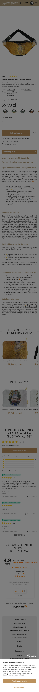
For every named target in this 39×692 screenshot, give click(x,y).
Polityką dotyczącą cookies (17, 667)
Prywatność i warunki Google (16, 675)
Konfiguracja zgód (19, 687)
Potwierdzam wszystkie (19, 681)
